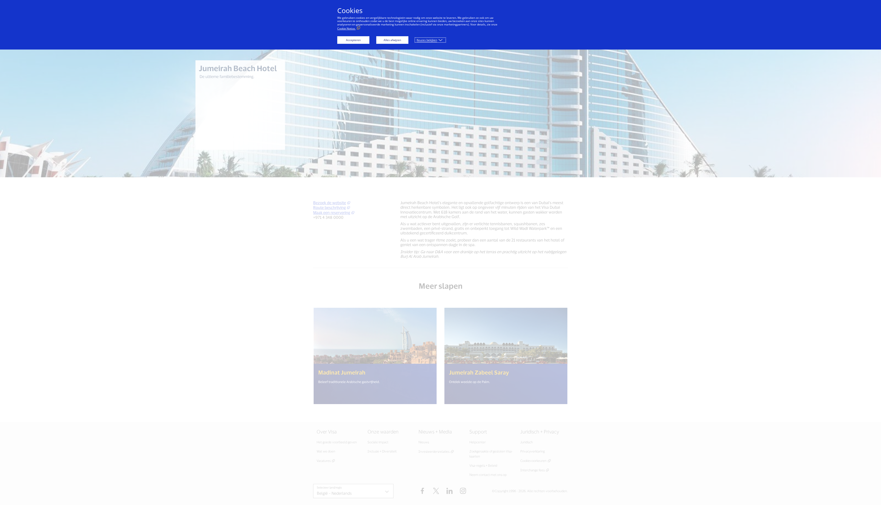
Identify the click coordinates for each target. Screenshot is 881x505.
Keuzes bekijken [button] (427, 40)
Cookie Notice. (346, 29)
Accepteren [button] (353, 40)
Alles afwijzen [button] (392, 40)
